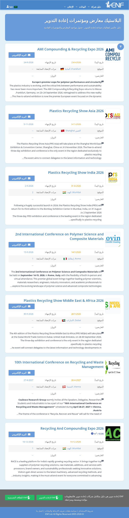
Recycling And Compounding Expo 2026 (72, 428)
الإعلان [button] (70, 6)
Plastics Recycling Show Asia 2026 (76, 111)
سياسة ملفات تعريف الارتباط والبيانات (61, 510)
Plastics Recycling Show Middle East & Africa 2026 (64, 300)
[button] (14, 7)
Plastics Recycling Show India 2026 (76, 172)
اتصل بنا (39, 510)
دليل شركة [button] (96, 6)
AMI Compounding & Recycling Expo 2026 (70, 49)
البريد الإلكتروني (19, 54)
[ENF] (115, 4)
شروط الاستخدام (86, 510)
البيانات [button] (82, 6)
